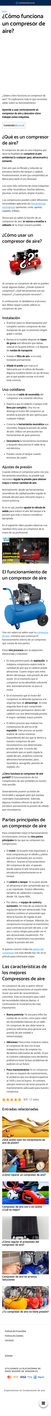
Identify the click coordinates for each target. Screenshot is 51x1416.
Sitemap (9, 1355)
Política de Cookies (14, 1336)
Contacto (9, 1340)
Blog (4, 11)
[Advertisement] (25, 64)
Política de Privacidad (15, 1331)
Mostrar (19, 125)
